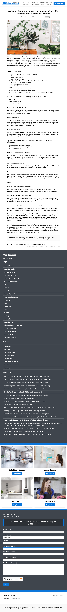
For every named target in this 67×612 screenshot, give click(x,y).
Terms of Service (21, 607)
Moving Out (7, 319)
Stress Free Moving (10, 328)
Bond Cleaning (8, 358)
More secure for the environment (20, 76)
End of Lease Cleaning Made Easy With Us (18, 404)
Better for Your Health (17, 77)
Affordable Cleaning (10, 331)
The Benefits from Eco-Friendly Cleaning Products (23, 74)
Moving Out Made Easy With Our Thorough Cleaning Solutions (24, 411)
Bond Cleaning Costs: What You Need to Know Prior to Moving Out (26, 414)
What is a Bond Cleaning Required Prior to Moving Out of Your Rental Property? (30, 417)
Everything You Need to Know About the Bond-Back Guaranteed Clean (27, 379)
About (42, 4)
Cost (5, 285)
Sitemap (33, 607)
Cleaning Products (28, 237)
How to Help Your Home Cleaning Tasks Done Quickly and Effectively (27, 434)
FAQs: (10, 87)
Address (5, 540)
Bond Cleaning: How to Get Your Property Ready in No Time (43, 246)
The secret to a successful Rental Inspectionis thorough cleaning (26, 383)
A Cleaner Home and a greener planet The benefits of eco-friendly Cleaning (29, 428)
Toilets (6, 303)
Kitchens (7, 300)
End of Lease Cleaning (11, 365)
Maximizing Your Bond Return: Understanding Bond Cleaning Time (26, 376)
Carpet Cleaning (9, 266)
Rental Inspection (9, 269)
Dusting (6, 316)
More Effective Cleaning (17, 79)
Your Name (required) (9, 546)
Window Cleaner (9, 272)
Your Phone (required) (9, 557)
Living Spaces (8, 291)
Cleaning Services (48, 239)
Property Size (7, 529)
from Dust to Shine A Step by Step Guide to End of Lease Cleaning (26, 420)
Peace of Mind (50, 237)
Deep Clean (7, 346)
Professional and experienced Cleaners (21, 82)
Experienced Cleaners (11, 297)
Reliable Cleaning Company (16, 239)
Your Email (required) (9, 551)
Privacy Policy (28, 607)
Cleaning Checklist (10, 355)
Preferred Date (7, 535)
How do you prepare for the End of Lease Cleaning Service (23, 392)
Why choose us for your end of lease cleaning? (20, 398)
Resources (26, 4)
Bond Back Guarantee (17, 86)
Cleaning (7, 368)
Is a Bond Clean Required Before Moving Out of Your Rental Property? (26, 244)
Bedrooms (7, 288)
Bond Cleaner (31, 2)
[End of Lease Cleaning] (10, 4)
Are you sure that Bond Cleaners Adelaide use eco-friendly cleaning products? (32, 92)
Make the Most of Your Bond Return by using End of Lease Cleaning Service (29, 407)
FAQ (50, 2)
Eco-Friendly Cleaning (40, 237)
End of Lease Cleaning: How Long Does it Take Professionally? (24, 389)
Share (48, 17)
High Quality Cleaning (11, 281)
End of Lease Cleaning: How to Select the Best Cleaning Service (25, 431)
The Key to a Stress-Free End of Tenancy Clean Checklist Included (26, 395)
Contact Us (49, 4)
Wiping (6, 313)
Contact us (6, 258)
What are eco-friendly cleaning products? (22, 89)
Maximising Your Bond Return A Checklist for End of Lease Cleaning (27, 386)
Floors (6, 309)
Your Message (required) (10, 563)
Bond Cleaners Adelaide (9, 607)
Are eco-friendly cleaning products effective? (23, 90)
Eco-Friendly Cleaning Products (19, 84)
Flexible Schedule (9, 294)
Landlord (7, 349)
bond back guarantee (41, 60)
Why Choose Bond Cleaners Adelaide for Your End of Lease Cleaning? (28, 81)
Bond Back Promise (42, 2)
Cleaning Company (17, 237)
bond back (28, 174)
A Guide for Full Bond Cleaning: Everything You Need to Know (25, 401)
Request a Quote (35, 4)
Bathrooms (7, 306)
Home (24, 2)
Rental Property (9, 322)
